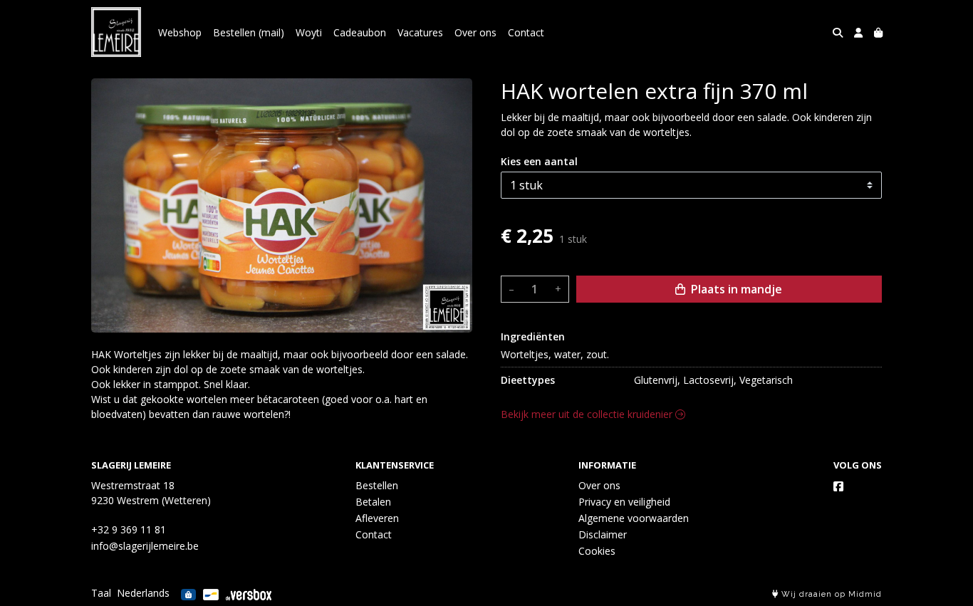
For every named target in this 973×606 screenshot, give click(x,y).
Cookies (596, 551)
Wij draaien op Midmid (830, 594)
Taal (101, 593)
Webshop (180, 32)
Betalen (373, 501)
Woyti (309, 32)
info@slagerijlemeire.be (145, 546)
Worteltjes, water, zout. (555, 354)
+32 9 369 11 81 (128, 529)
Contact (526, 32)
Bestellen (376, 485)
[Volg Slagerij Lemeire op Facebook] (838, 486)
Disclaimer (602, 534)
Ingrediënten (533, 336)
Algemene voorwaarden (633, 518)
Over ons (475, 32)
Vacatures (420, 32)
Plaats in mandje (735, 289)
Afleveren (377, 518)
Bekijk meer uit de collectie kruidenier (588, 414)
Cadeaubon (359, 32)
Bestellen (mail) (248, 32)
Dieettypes (528, 380)
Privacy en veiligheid (624, 501)
